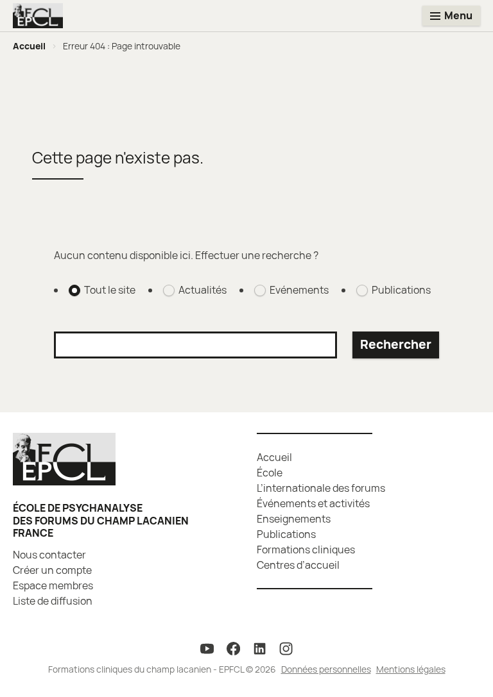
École (269, 473)
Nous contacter (49, 555)
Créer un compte (52, 570)
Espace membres (53, 585)
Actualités (202, 290)
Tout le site (109, 290)
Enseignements (294, 519)
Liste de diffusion (52, 601)
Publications (401, 290)
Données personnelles (326, 669)
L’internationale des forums (321, 488)
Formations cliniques (306, 549)
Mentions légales (410, 669)
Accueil (29, 46)
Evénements (299, 290)
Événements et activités (313, 503)
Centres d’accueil (298, 565)
